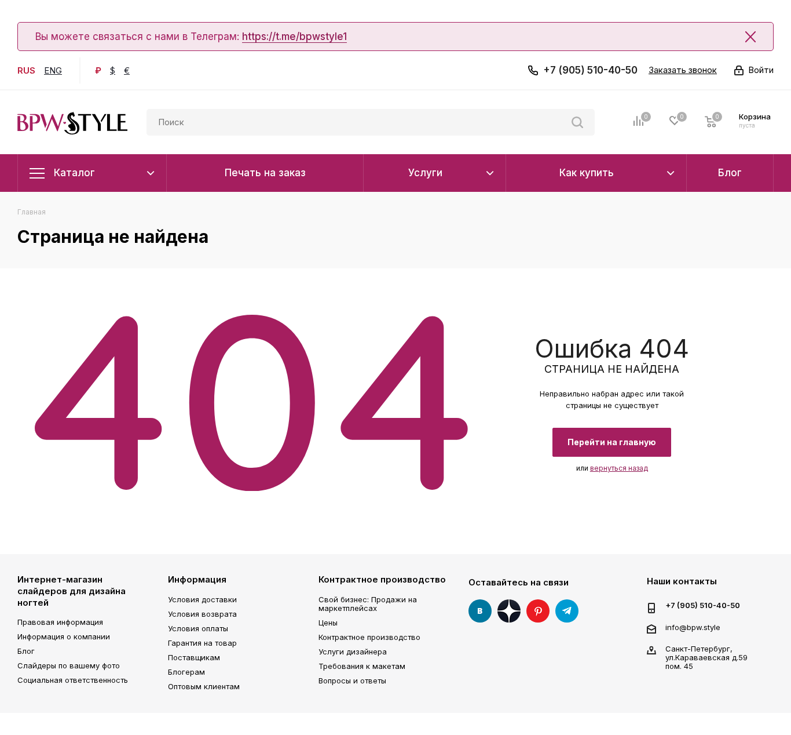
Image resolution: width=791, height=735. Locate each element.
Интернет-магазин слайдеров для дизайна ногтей (71, 590)
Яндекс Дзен (509, 611)
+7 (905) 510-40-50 (590, 70)
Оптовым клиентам (204, 686)
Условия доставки (202, 599)
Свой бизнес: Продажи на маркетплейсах (367, 604)
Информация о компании (63, 636)
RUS (26, 70)
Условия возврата (202, 613)
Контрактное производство (382, 579)
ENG (53, 70)
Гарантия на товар (202, 642)
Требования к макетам (361, 666)
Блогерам (186, 671)
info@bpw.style (692, 627)
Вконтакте (480, 611)
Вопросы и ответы (352, 680)
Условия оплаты (198, 628)
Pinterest (538, 611)
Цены (328, 622)
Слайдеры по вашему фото (68, 665)
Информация (197, 579)
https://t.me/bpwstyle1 (294, 36)
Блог (26, 651)
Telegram (566, 611)
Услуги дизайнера (352, 651)
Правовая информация (60, 622)
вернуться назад (619, 468)
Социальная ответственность (72, 680)
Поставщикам (194, 657)
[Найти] (577, 122)
